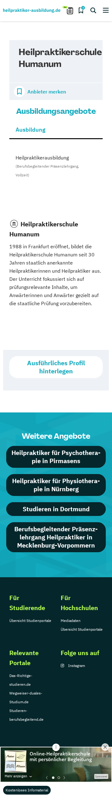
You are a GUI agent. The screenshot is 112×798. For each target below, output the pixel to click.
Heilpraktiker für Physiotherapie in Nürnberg (56, 485)
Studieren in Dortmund (56, 509)
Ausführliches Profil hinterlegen (56, 367)
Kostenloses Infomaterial (27, 790)
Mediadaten (71, 620)
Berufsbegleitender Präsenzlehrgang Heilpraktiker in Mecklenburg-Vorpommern (56, 537)
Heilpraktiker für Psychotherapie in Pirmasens (56, 456)
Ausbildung (30, 129)
